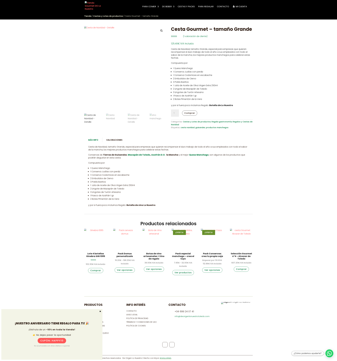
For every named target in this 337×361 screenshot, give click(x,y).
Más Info (93, 139)
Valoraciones (114, 139)
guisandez (200, 127)
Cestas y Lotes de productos (108, 16)
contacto (131, 311)
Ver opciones (125, 270)
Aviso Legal (132, 314)
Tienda (87, 16)
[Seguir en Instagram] (172, 344)
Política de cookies (136, 325)
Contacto (223, 6)
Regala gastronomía (222, 121)
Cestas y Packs (186, 6)
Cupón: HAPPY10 (51, 340)
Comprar (189, 113)
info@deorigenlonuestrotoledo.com (192, 316)
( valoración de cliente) (195, 36)
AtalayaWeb (165, 358)
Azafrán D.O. (158, 154)
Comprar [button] (95, 270)
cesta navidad (188, 127)
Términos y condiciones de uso (141, 322)
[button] (161, 30)
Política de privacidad (137, 318)
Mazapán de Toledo (139, 154)
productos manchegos (217, 127)
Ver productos (183, 272)
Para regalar (206, 6)
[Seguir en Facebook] (165, 344)
